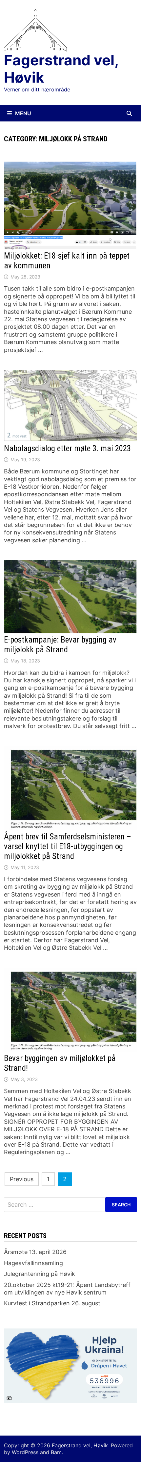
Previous (21, 1179)
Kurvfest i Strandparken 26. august (52, 1303)
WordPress (25, 1452)
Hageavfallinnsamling (33, 1263)
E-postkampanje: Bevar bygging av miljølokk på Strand (60, 644)
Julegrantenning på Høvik (39, 1273)
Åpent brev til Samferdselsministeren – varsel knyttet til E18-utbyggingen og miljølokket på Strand (67, 846)
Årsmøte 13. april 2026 (35, 1251)
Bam (56, 1452)
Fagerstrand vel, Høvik (61, 68)
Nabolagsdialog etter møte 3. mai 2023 (67, 448)
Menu (23, 113)
